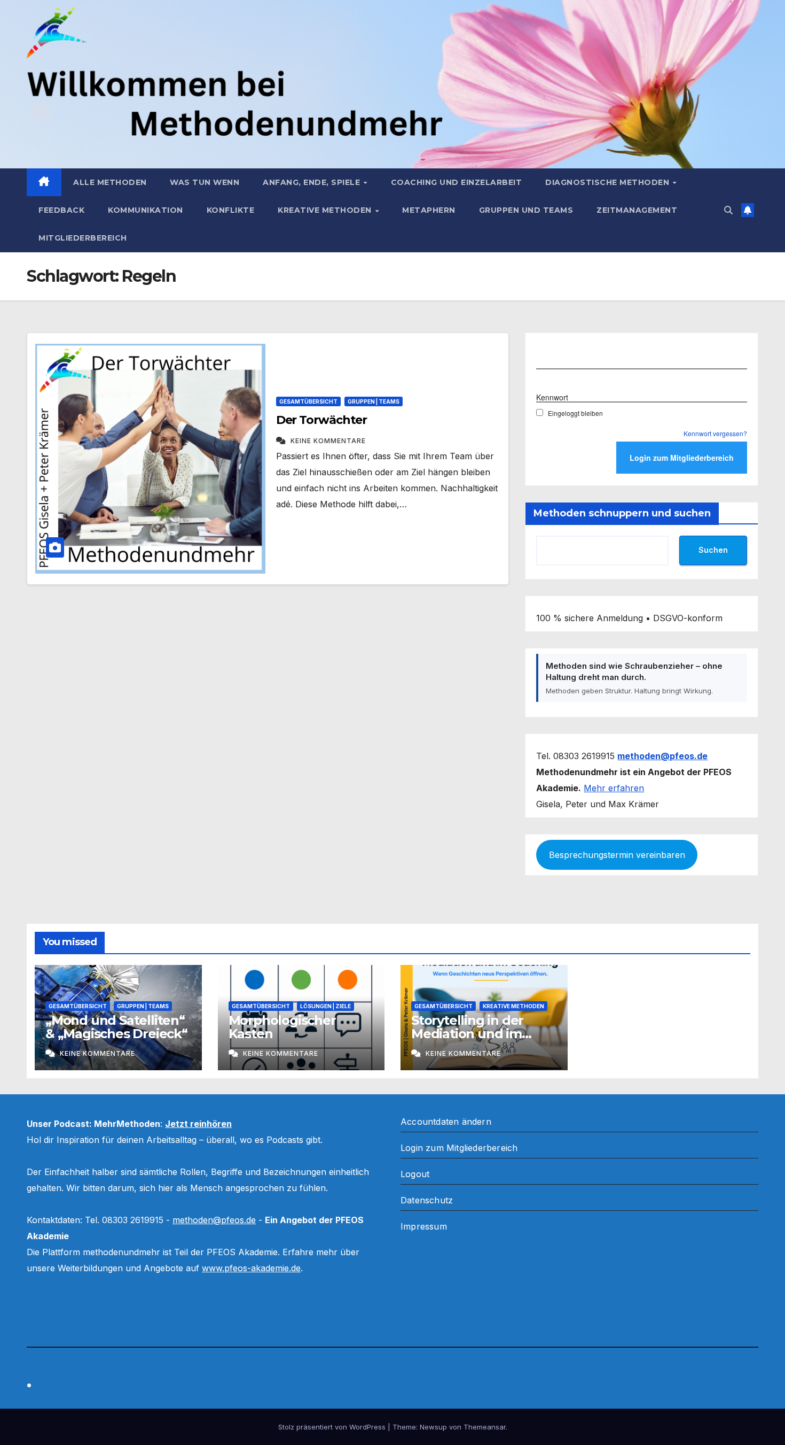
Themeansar (485, 1427)
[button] (728, 210)
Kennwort (552, 396)
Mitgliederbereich (82, 238)
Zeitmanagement (636, 210)
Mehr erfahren (614, 788)
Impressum (424, 1226)
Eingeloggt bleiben (575, 413)
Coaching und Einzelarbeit (456, 182)
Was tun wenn (204, 182)
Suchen (713, 549)
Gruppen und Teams (526, 210)
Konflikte (231, 210)
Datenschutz (427, 1200)
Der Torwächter (321, 420)
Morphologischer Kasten (282, 1027)
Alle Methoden (110, 182)
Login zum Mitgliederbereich (459, 1147)
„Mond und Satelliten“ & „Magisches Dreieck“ (116, 1027)
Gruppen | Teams (373, 401)
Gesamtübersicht (308, 401)
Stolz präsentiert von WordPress (333, 1427)
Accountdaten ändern (446, 1121)
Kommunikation (145, 210)
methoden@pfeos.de (214, 1220)
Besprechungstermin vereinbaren (617, 854)
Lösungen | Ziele (325, 1006)
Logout (415, 1174)
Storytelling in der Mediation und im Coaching (467, 1034)
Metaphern (429, 210)
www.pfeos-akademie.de (251, 1268)
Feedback (61, 210)
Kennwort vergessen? (715, 433)
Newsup (433, 1427)
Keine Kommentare (328, 441)
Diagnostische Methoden (608, 182)
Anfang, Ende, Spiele (313, 182)
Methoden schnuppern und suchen (622, 513)
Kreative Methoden (326, 210)
